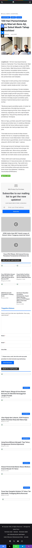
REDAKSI (16, 532)
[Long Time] (16, 2)
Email (3, 342)
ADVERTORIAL (14, 13)
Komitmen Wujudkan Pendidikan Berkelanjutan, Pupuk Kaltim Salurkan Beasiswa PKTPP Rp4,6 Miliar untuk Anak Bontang (23, 297)
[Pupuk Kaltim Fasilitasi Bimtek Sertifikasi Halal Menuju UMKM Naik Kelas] (24, 269)
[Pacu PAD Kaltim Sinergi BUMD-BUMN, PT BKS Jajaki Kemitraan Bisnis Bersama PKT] (8, 269)
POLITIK (19, 17)
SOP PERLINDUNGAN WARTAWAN (16, 534)
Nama (3, 335)
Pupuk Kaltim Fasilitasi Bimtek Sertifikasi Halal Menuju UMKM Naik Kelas (24, 276)
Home (4, 13)
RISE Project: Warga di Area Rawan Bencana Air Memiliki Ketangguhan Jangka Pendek (13, 393)
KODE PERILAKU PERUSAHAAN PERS (13, 537)
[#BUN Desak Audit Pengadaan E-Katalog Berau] (8, 287)
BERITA (8, 13)
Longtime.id (6, 34)
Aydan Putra (16, 529)
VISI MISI (26, 537)
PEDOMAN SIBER (23, 532)
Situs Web (3, 349)
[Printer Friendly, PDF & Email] (5, 176)
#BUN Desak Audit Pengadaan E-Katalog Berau (7, 294)
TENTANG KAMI (8, 532)
